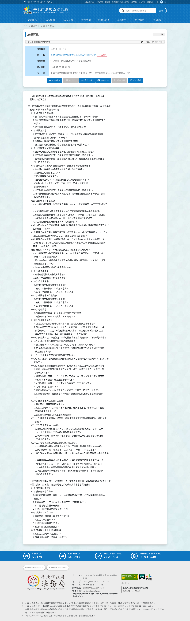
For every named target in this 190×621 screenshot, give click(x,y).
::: (1, 24)
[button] (159, 34)
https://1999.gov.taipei (95, 588)
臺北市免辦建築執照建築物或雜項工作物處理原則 (73, 55)
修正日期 (41, 67)
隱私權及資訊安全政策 (58, 567)
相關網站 (157, 20)
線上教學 (150, 2)
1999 (85, 582)
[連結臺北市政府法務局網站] (46, 582)
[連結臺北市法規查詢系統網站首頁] (45, 10)
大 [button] (165, 2)
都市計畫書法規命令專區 (120, 2)
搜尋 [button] (161, 11)
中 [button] (161, 2)
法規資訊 (35, 26)
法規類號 (41, 49)
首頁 (25, 26)
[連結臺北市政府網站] (149, 577)
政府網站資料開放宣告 (34, 567)
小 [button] (157, 2)
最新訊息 (32, 20)
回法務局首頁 (89, 2)
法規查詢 (68, 20)
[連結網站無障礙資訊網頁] (129, 577)
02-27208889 (103, 582)
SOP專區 (134, 2)
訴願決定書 (104, 20)
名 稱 (41, 55)
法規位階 (41, 61)
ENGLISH (107, 2)
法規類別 (50, 20)
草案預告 (122, 20)
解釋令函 (86, 20)
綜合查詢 (140, 20)
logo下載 (142, 2)
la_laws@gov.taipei (92, 591)
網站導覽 (100, 2)
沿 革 (41, 73)
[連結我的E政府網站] (142, 577)
